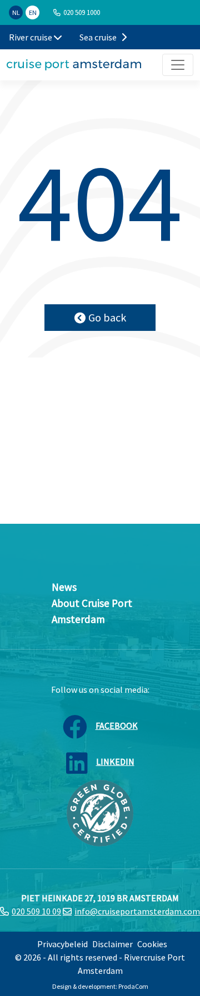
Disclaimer (112, 943)
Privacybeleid (62, 943)
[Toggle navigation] (177, 65)
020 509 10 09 (36, 911)
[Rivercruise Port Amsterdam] (74, 64)
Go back (107, 317)
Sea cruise (98, 37)
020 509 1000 (81, 12)
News (64, 587)
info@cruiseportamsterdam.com (137, 911)
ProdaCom (133, 986)
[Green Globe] (100, 812)
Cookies (152, 943)
